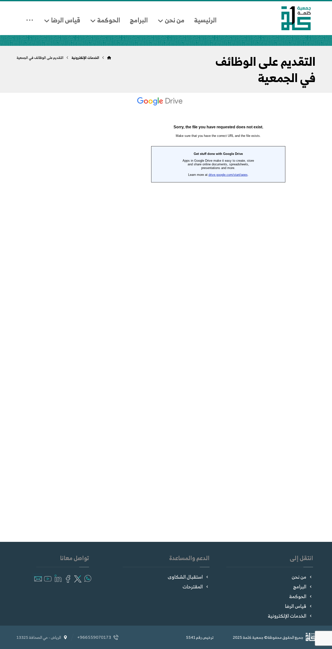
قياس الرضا (295, 606)
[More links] (29, 16)
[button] (87, 577)
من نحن (299, 577)
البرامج (299, 586)
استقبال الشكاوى (185, 577)
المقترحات (193, 586)
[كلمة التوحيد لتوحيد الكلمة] (296, 18)
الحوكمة (297, 596)
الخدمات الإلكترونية (287, 615)
